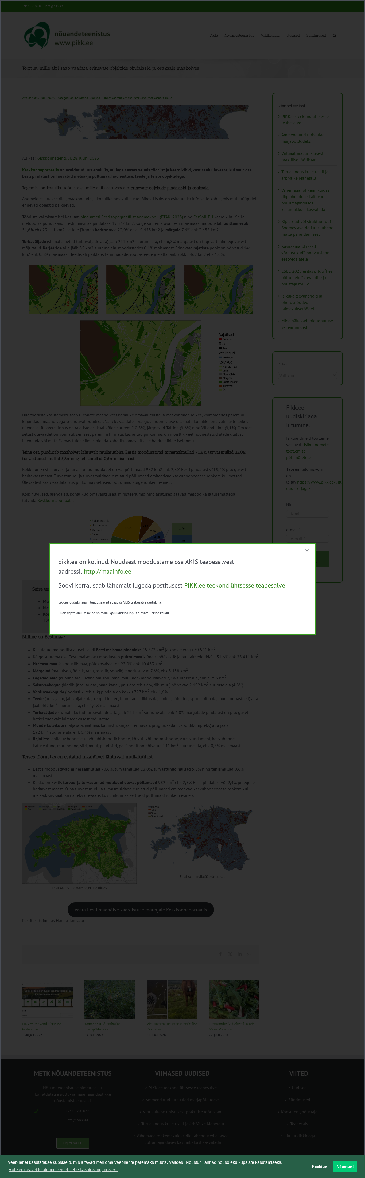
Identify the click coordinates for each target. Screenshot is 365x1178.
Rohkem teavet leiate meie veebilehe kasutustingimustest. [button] (63, 1169)
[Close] (307, 550)
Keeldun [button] (319, 1166)
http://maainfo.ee (107, 571)
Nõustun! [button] (345, 1166)
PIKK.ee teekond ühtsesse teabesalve (234, 585)
